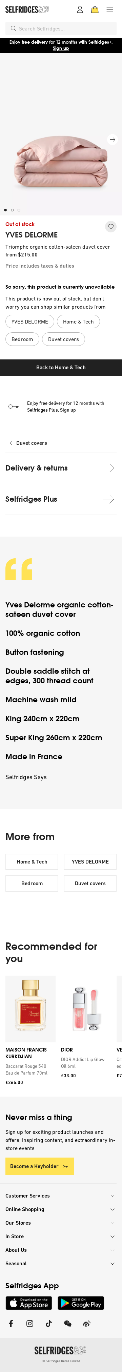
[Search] (13, 28)
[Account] (80, 9)
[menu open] (110, 9)
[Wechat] (67, 1328)
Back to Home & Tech (61, 367)
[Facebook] (10, 1328)
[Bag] (95, 9)
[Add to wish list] (111, 226)
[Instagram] (29, 1328)
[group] (61, 1036)
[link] (29, 1069)
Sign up (61, 48)
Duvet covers (31, 443)
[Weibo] (86, 1328)
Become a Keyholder (34, 1166)
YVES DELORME (31, 235)
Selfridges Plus (31, 499)
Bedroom (32, 883)
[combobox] (66, 28)
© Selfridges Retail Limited (61, 1361)
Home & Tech (32, 861)
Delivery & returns (36, 468)
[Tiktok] (48, 1328)
